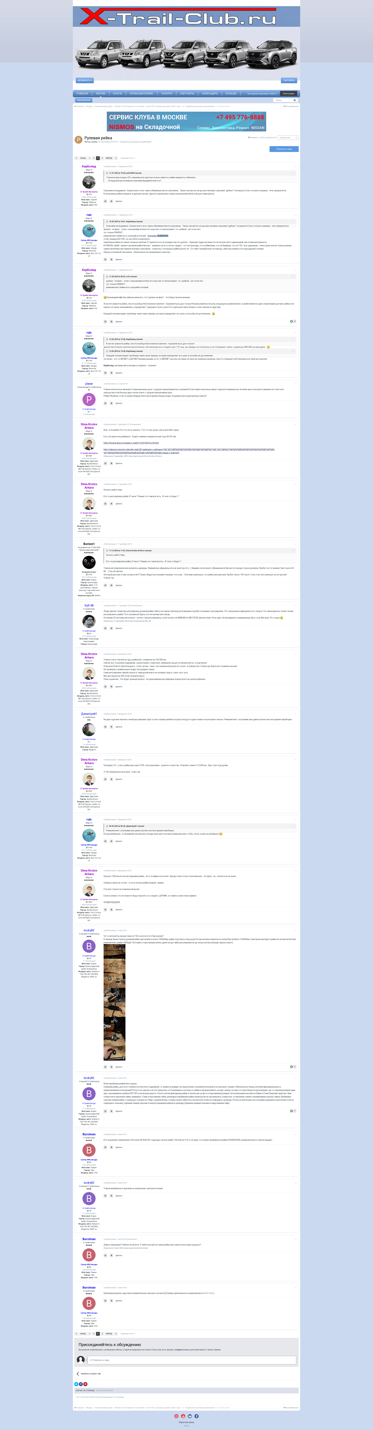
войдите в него (182, 1349)
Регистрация (288, 93)
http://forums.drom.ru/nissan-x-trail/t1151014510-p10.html (131, 443)
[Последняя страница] (116, 158)
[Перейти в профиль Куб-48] (89, 621)
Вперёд (109, 158)
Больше (231, 93)
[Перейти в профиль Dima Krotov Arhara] (89, 443)
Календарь (210, 93)
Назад (83, 158)
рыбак (94, 142)
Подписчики (285, 138)
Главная (82, 93)
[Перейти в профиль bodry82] (89, 946)
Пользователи (83, 100)
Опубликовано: (118, 166)
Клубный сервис (141, 93)
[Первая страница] (76, 158)
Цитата (119, 201)
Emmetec (152, 236)
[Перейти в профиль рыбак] (78, 140)
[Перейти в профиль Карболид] (89, 182)
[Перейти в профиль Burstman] (89, 1150)
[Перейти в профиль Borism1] (89, 562)
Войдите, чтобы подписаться (263, 137)
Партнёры (289, 80)
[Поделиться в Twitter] (76, 1384)
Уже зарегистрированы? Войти (261, 94)
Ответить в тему (284, 149)
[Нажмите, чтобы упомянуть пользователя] (105, 201)
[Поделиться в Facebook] (81, 1384)
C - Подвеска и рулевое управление (134, 142)
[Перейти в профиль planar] (89, 399)
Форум (100, 93)
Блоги (117, 93)
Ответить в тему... (101, 1360)
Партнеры (187, 93)
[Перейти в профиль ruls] (89, 230)
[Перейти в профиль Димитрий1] (89, 729)
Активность (84, 80)
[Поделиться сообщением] (295, 166)
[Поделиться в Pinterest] (85, 1384)
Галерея (166, 93)
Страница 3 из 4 (127, 158)
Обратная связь (186, 1422)
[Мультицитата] (111, 201)
